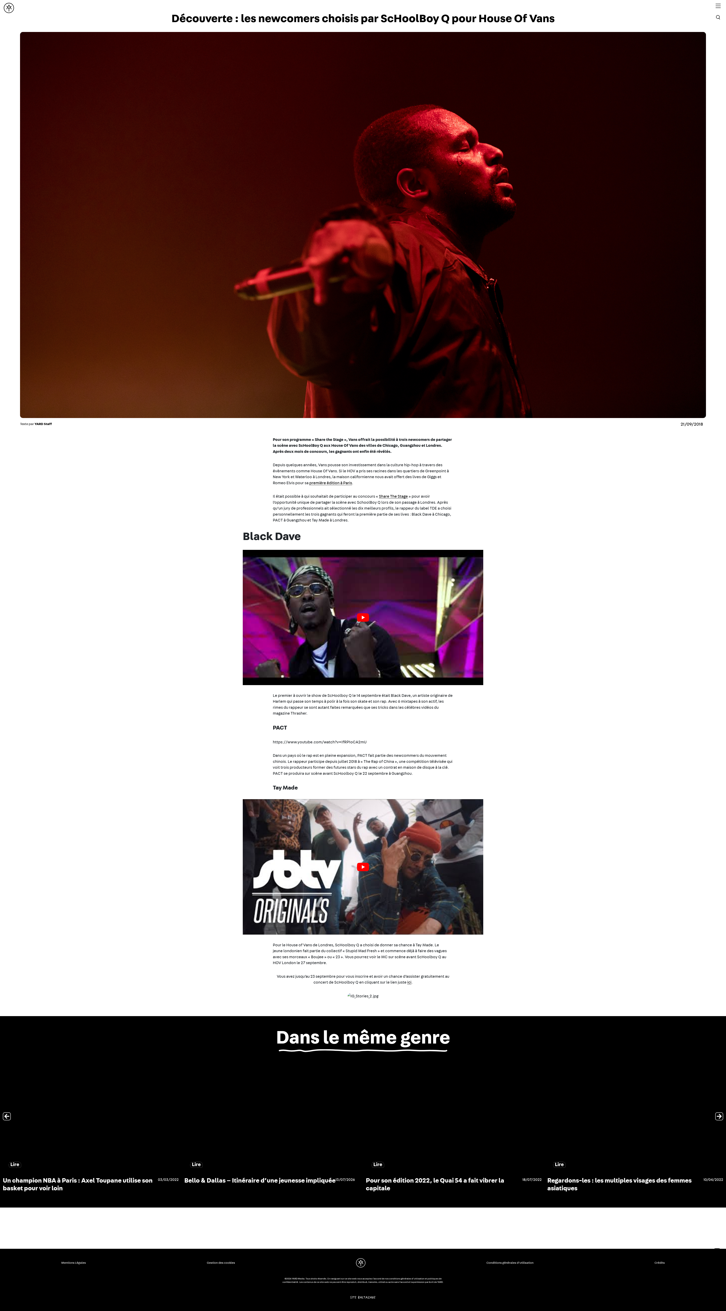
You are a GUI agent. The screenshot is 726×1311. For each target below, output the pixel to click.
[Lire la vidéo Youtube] (363, 617)
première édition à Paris (330, 483)
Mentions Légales (73, 1262)
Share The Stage (393, 496)
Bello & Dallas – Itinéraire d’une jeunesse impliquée (260, 1180)
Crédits (660, 1262)
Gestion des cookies (221, 1262)
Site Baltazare (362, 1296)
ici (409, 982)
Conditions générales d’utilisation (510, 1262)
